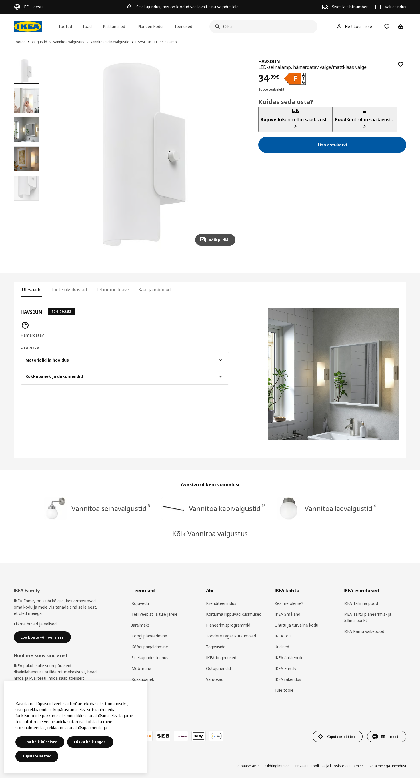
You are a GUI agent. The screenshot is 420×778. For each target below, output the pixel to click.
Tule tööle (284, 690)
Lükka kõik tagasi (90, 741)
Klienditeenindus (221, 603)
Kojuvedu (140, 603)
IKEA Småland (287, 614)
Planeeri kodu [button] (150, 26)
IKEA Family (285, 668)
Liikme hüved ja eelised (35, 624)
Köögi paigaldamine (149, 646)
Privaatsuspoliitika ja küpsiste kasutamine (329, 765)
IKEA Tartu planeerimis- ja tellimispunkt (367, 617)
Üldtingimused (277, 765)
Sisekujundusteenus (149, 657)
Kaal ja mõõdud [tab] (154, 289)
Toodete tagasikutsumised (231, 636)
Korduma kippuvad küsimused (233, 614)
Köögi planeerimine (149, 636)
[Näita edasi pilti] (228, 154)
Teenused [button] (183, 26)
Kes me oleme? (289, 603)
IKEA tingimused (221, 657)
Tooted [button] (65, 26)
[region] (144, 154)
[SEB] (163, 736)
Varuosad (214, 679)
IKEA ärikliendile (289, 657)
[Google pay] (216, 736)
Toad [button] (87, 26)
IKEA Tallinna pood (360, 603)
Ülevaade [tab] (31, 289)
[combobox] (261, 26)
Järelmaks (140, 625)
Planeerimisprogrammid (228, 625)
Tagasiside (215, 646)
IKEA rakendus (288, 679)
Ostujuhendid (218, 668)
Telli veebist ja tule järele (154, 614)
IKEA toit (283, 636)
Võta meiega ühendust (387, 765)
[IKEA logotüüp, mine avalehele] (28, 26)
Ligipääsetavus (247, 765)
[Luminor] (181, 736)
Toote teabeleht (271, 89)
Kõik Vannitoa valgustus (210, 533)
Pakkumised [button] (114, 26)
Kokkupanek (142, 679)
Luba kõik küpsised (39, 741)
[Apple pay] (198, 736)
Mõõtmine (141, 668)
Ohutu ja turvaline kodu (296, 625)
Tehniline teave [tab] (112, 289)
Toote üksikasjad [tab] (69, 289)
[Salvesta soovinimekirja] (400, 64)
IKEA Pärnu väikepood (363, 631)
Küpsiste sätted (36, 756)
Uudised (282, 646)
